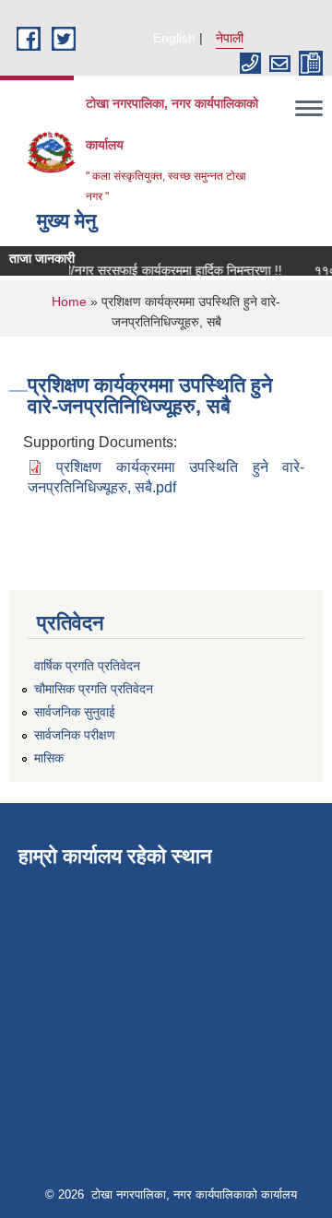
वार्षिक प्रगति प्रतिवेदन (87, 665)
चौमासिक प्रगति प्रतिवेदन (93, 688)
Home (69, 301)
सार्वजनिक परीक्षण (74, 734)
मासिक (49, 758)
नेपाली (229, 37)
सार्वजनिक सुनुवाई (74, 711)
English (174, 37)
